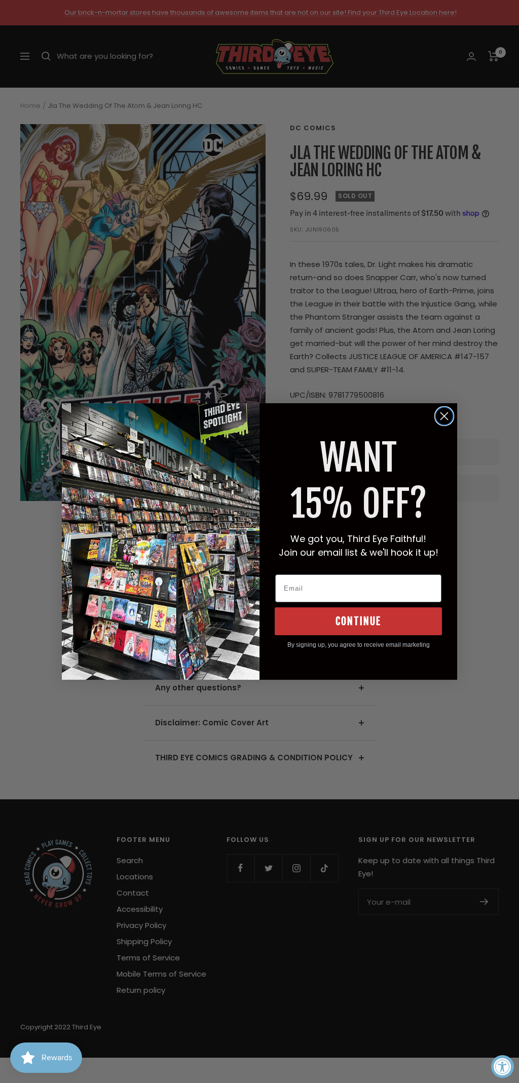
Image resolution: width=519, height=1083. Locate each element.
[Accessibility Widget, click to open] (502, 1066)
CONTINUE (358, 621)
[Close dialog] (444, 416)
